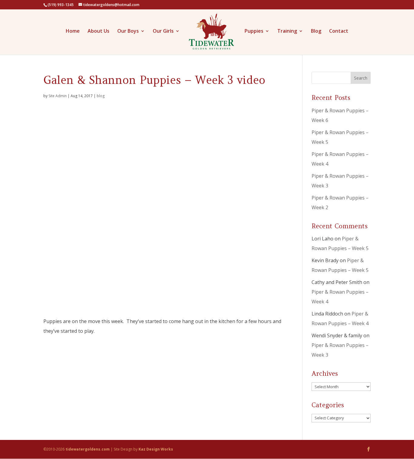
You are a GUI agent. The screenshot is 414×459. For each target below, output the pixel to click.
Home (73, 31)
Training (287, 31)
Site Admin (57, 95)
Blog (316, 31)
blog (101, 95)
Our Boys (128, 31)
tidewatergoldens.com (87, 449)
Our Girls (163, 31)
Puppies (254, 31)
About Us (98, 31)
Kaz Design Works (156, 449)
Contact (338, 31)
